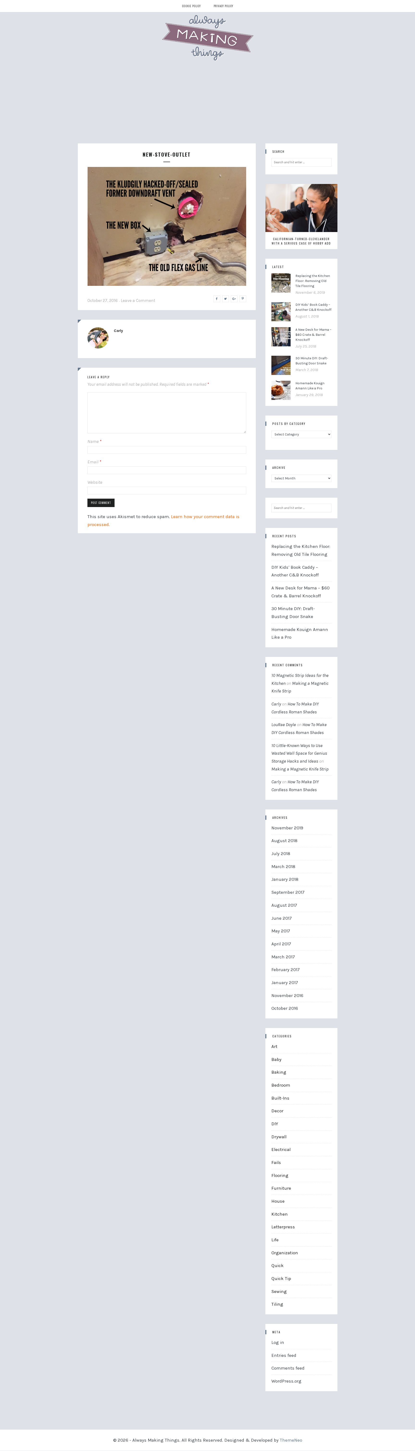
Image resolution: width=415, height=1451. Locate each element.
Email (94, 462)
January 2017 (284, 982)
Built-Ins (280, 1098)
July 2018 (280, 853)
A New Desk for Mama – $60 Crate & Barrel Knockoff (313, 335)
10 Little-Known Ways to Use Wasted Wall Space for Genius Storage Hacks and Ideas (299, 753)
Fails (276, 1162)
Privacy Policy (223, 6)
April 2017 (281, 944)
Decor (277, 1111)
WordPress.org (286, 1381)
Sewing (279, 1291)
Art (274, 1046)
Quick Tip (281, 1278)
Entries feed (283, 1355)
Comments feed (288, 1368)
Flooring (279, 1175)
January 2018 (285, 879)
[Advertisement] (207, 107)
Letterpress (283, 1227)
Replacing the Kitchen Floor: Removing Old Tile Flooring (312, 281)
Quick (277, 1265)
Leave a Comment (138, 300)
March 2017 (283, 957)
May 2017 (280, 931)
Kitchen (279, 1214)
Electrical (281, 1149)
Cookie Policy (191, 6)
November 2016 (287, 995)
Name (94, 441)
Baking (278, 1072)
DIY (274, 1124)
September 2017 (288, 892)
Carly (118, 330)
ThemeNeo (291, 1440)
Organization (284, 1252)
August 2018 (284, 840)
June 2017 (281, 918)
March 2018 (283, 866)
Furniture (281, 1188)
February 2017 (285, 969)
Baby (276, 1059)
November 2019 (287, 828)
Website (94, 482)
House (278, 1201)
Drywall (279, 1136)
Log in (277, 1342)
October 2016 (284, 1008)
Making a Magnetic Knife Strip (300, 769)
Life (275, 1240)
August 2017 (284, 905)
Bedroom (280, 1085)
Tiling (277, 1304)
